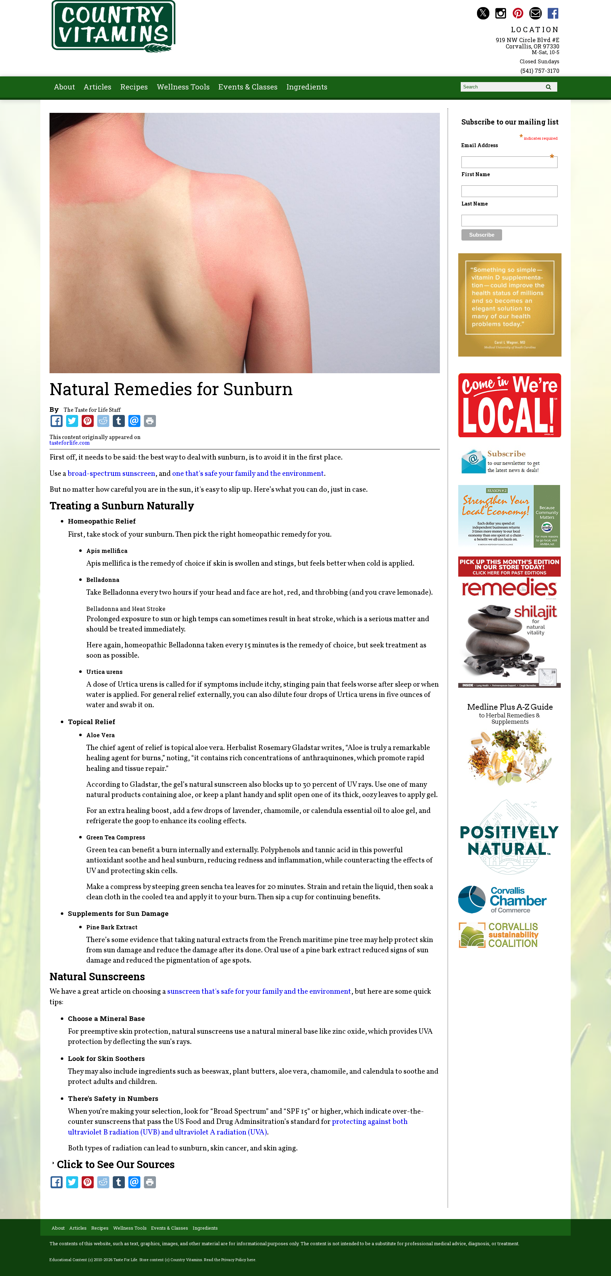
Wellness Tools (183, 87)
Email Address (507, 145)
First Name (475, 174)
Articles (97, 87)
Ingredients (306, 87)
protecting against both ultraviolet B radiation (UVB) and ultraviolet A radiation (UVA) (238, 1127)
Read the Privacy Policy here (229, 1259)
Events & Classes (248, 87)
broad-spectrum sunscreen (111, 474)
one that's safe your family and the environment (248, 474)
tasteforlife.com (70, 443)
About (64, 87)
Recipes (134, 87)
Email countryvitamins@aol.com (535, 13)
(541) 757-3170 (539, 70)
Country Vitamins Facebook (553, 13)
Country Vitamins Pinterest (518, 13)
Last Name (474, 203)
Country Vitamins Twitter (483, 13)
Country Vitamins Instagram (500, 13)
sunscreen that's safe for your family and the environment (259, 992)
